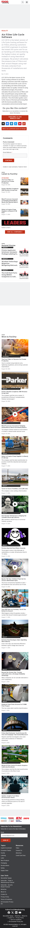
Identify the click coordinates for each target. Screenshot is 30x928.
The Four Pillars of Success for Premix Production (8, 181)
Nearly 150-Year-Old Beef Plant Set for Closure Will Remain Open (14, 579)
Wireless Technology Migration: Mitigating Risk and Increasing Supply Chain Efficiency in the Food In (10, 263)
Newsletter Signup (8, 916)
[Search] (22, 2)
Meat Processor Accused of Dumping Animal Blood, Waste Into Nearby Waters (10, 200)
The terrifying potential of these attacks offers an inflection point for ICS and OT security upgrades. (13, 801)
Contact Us (11, 918)
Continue (8, 160)
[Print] (3, 123)
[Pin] (19, 123)
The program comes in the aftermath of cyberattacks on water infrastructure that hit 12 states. (14, 552)
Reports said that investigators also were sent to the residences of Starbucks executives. (14, 738)
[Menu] (26, 2)
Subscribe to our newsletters (15, 117)
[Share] (7, 123)
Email (2, 832)
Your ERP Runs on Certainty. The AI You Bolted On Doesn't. (14, 610)
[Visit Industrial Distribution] (4, 821)
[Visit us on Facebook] (9, 912)
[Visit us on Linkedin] (16, 912)
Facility (5, 31)
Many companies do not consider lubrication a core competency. (15, 678)
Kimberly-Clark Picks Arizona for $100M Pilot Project (14, 705)
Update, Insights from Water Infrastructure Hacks (10, 796)
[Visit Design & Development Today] (4, 818)
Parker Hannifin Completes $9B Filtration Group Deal (10, 189)
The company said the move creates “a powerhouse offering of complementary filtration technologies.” (13, 397)
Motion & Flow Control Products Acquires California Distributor (15, 766)
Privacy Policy (20, 918)
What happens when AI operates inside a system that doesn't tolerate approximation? (14, 614)
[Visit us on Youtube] (20, 912)
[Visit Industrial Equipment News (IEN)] (19, 818)
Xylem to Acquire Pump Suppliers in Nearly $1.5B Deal (9, 211)
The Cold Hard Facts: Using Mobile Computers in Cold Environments (9, 275)
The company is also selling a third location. (14, 491)
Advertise (17, 916)
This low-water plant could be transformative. (15, 708)
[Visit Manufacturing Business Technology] (19, 821)
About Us (24, 916)
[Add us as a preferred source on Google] (24, 123)
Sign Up (5, 840)
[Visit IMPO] (26, 818)
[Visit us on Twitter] (12, 912)
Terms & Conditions (15, 919)
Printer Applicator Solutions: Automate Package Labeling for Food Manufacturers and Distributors (10, 252)
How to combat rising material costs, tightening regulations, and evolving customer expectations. (15, 364)
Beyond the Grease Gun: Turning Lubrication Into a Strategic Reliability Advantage (13, 674)
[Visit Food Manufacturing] (11, 818)
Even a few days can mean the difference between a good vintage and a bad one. (13, 644)
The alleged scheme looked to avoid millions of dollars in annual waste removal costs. (15, 430)
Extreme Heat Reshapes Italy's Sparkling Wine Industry (14, 640)
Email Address (7, 152)
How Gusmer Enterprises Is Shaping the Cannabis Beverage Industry (14, 516)
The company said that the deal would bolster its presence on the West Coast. (15, 770)
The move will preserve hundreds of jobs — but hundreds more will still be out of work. (14, 583)
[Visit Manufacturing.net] (11, 821)
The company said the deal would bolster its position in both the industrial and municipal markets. (14, 461)
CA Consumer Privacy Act (16, 921)
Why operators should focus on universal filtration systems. (13, 520)
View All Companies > (15, 232)
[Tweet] (15, 123)
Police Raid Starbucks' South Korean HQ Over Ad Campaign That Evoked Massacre (15, 733)
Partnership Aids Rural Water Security (13, 548)
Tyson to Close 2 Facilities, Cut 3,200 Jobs (15, 488)
